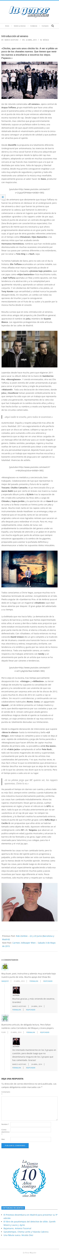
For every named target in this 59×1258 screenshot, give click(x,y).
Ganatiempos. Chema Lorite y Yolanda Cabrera (26, 1231)
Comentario (5, 1093)
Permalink (34, 981)
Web (3, 1139)
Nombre (5, 1124)
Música (46, 40)
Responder (47, 981)
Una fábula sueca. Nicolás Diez (18, 1235)
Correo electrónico (5, 1132)
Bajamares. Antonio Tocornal (17, 1228)
